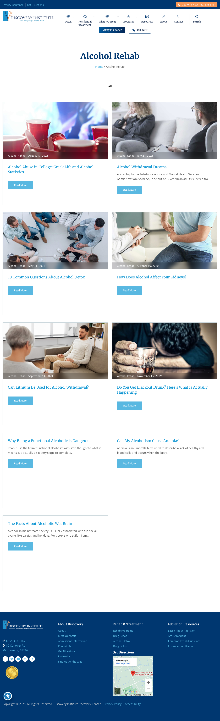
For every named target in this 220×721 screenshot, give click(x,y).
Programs (128, 21)
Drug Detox (120, 646)
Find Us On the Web (70, 661)
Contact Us (64, 646)
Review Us (64, 656)
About (163, 21)
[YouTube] (18, 659)
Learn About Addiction (181, 630)
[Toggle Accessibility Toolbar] (8, 696)
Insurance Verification (181, 646)
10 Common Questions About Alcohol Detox (46, 277)
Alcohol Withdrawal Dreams (142, 167)
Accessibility (133, 704)
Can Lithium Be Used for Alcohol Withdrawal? (48, 387)
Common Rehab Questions (184, 641)
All (110, 86)
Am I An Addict (177, 635)
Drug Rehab (120, 635)
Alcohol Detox (121, 641)
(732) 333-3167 (15, 641)
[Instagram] (25, 659)
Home (99, 67)
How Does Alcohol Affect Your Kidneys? (151, 277)
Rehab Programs (123, 630)
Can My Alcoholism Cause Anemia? (148, 440)
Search (197, 21)
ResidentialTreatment (85, 23)
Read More (20, 185)
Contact (178, 21)
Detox (68, 21)
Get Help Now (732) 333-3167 (199, 4)
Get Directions (35, 5)
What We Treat (107, 21)
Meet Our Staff (67, 635)
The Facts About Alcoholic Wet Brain (40, 523)
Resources (147, 21)
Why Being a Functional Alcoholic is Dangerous (49, 440)
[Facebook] (5, 659)
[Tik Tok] (32, 659)
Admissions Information (72, 641)
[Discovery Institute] (28, 16)
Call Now (142, 30)
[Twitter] (11, 659)
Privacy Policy (113, 704)
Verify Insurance (14, 5)
